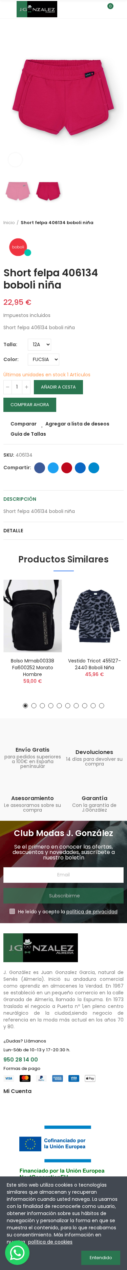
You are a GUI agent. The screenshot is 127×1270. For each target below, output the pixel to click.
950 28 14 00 (20, 1060)
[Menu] (6, 9)
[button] (10, 96)
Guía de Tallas (28, 434)
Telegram (93, 467)
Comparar (23, 423)
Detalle (13, 530)
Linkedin (80, 467)
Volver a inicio (120, 222)
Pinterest (66, 467)
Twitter (53, 467)
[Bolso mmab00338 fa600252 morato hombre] (32, 616)
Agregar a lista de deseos (77, 423)
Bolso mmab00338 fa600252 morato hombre (32, 667)
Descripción (19, 499)
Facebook (39, 467)
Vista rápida (45, 619)
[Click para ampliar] (15, 159)
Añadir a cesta (58, 387)
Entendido (101, 1257)
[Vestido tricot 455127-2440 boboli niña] (94, 616)
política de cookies (50, 1241)
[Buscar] (95, 9)
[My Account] (120, 9)
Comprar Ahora (29, 404)
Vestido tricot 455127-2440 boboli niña (94, 664)
